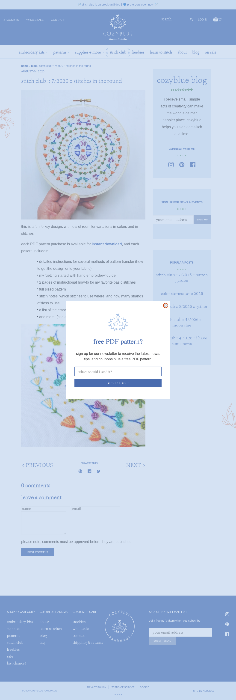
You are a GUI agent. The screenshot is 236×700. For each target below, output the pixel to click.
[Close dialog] (165, 305)
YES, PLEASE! (118, 383)
